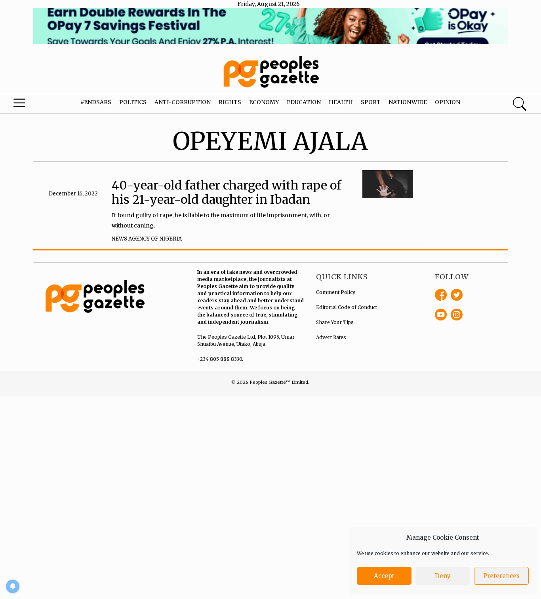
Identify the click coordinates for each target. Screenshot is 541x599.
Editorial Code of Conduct (346, 307)
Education (304, 102)
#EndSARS (95, 102)
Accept (384, 576)
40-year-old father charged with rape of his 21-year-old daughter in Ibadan (226, 192)
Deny (443, 576)
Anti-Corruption (182, 102)
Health (341, 102)
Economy (264, 102)
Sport (371, 102)
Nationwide (408, 102)
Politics (133, 102)
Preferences (501, 576)
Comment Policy (335, 292)
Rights (230, 102)
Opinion (447, 102)
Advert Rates (331, 337)
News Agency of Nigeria (147, 238)
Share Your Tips (335, 322)
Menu (29, 105)
